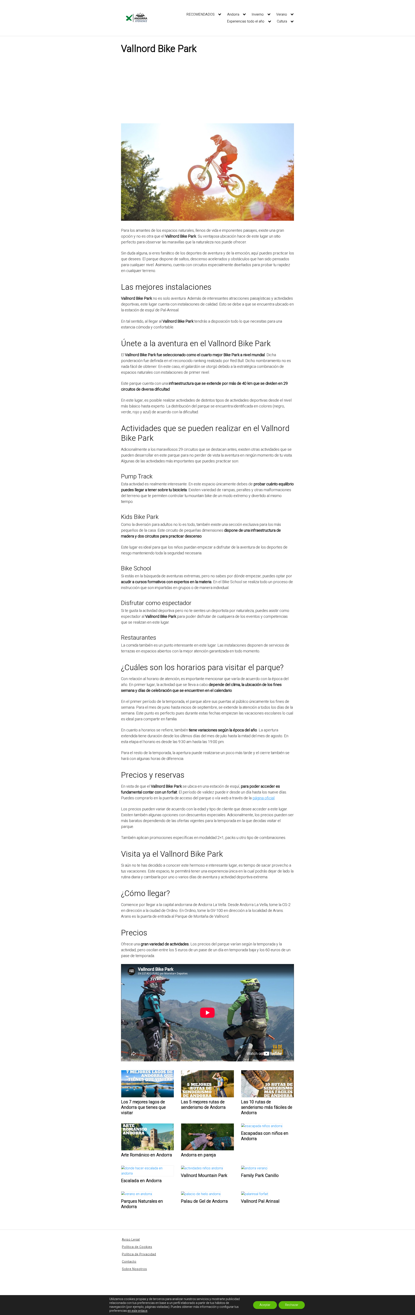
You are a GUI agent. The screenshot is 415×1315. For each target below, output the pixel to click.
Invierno (258, 14)
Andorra (233, 14)
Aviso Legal (131, 1239)
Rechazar (291, 1305)
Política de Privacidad (139, 1254)
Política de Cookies (137, 1247)
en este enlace (137, 1311)
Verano (281, 14)
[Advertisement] (207, 91)
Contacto (129, 1261)
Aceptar (265, 1305)
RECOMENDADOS (200, 14)
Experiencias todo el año (245, 21)
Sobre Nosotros (134, 1269)
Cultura (282, 21)
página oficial (263, 798)
